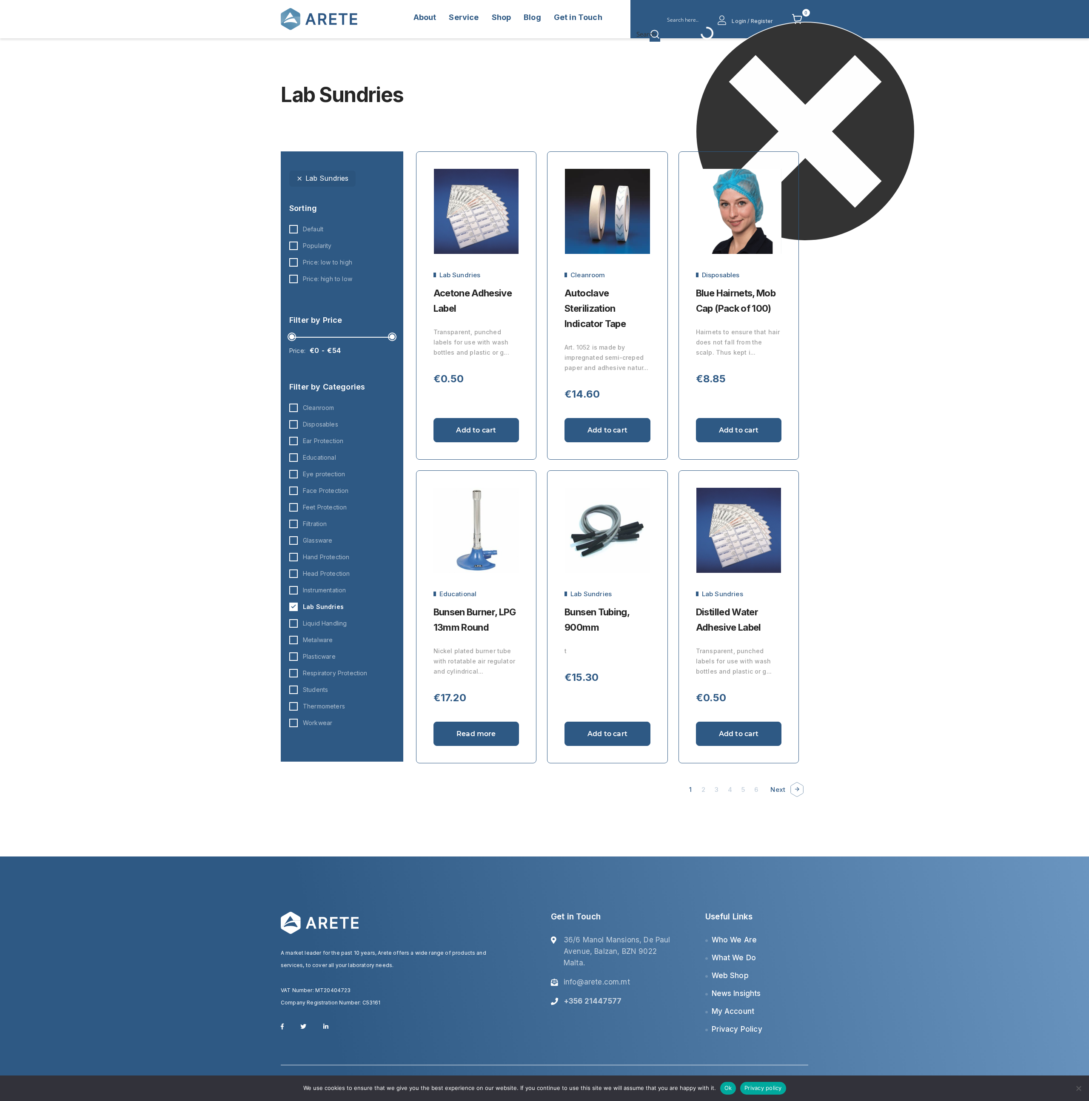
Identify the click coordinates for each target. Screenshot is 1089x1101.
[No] (1078, 1088)
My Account (733, 1011)
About (424, 17)
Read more (476, 734)
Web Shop (730, 975)
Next (777, 789)
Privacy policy (763, 1087)
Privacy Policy (737, 1029)
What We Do (734, 957)
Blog (532, 17)
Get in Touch (578, 17)
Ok (728, 1087)
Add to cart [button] (476, 430)
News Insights (736, 993)
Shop (501, 17)
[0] (797, 19)
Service (464, 17)
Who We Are (734, 940)
